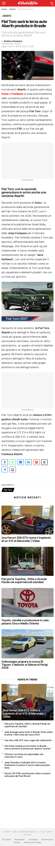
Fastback (17, 93)
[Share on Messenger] (20, 462)
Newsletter (20, 839)
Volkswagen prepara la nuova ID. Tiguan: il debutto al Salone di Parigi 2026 (24, 665)
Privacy (17, 842)
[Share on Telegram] (4, 469)
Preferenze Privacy (32, 842)
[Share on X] (44, 462)
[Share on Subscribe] (12, 469)
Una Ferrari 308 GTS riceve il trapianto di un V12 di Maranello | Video (26, 539)
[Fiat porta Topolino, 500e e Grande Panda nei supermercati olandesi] (27, 561)
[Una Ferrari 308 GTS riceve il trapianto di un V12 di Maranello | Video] (27, 520)
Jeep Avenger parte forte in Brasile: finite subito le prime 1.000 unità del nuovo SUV (28, 733)
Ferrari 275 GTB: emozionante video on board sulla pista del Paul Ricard (27, 774)
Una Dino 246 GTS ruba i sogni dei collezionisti (27, 740)
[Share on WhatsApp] (12, 462)
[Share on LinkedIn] (28, 462)
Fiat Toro (8, 490)
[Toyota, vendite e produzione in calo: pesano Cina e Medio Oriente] (27, 602)
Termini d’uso (47, 839)
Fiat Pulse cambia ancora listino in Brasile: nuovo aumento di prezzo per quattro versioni (27, 747)
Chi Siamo (6, 839)
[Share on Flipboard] (36, 462)
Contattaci (33, 839)
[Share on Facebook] (4, 462)
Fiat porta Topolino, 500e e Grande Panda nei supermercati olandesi (24, 580)
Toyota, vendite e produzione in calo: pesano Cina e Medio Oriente (25, 622)
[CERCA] (52, 3)
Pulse (5, 93)
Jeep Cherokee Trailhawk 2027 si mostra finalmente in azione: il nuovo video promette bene (27, 765)
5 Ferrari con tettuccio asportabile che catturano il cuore (23, 755)
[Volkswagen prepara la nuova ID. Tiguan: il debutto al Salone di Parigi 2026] (27, 643)
